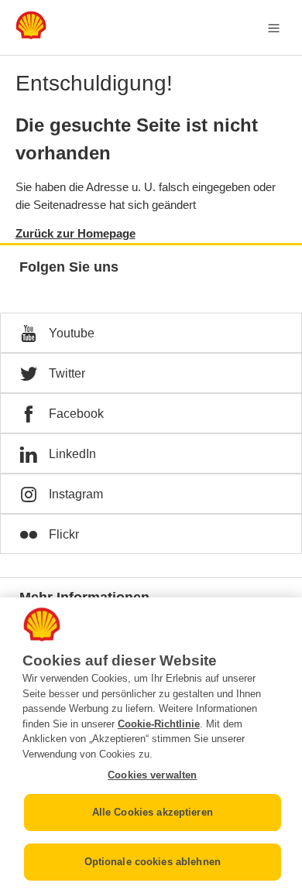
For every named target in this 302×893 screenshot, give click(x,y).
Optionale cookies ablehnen (152, 861)
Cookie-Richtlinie (159, 724)
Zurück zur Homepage (75, 233)
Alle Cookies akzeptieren (152, 812)
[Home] (30, 35)
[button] (151, 333)
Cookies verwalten (152, 775)
